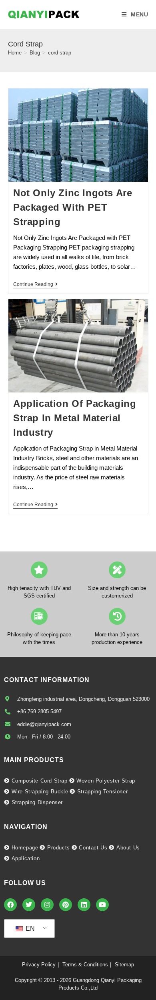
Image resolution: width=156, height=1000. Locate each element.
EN (29, 928)
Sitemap (124, 965)
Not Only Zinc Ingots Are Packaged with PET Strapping (72, 207)
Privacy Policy (39, 965)
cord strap (59, 53)
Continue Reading (35, 284)
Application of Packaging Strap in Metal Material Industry (74, 418)
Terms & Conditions (85, 965)
